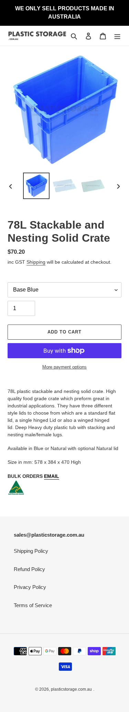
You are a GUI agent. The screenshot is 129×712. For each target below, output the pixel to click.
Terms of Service (33, 605)
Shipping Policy (31, 551)
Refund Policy (29, 569)
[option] (36, 186)
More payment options (64, 367)
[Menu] (117, 36)
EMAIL (51, 476)
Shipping (35, 262)
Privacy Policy (30, 587)
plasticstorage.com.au (71, 689)
